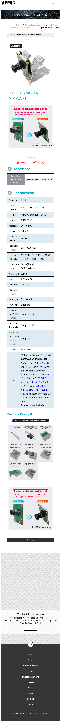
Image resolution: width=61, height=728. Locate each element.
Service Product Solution (35, 25)
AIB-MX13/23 (42, 362)
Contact (30, 687)
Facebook (30, 698)
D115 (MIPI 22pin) (38, 382)
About (30, 654)
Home (30, 704)
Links (30, 693)
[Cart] (53, 3)
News (30, 660)
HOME (18, 25)
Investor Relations (30, 676)
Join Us (30, 682)
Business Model (30, 665)
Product (30, 671)
